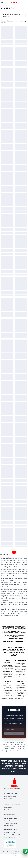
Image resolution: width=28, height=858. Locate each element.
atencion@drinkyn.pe (9, 837)
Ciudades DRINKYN (9, 825)
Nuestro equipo (8, 801)
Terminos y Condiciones (10, 823)
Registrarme (14, 733)
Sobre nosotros (8, 798)
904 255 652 (9, 832)
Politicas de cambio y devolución (12, 821)
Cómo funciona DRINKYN (10, 796)
